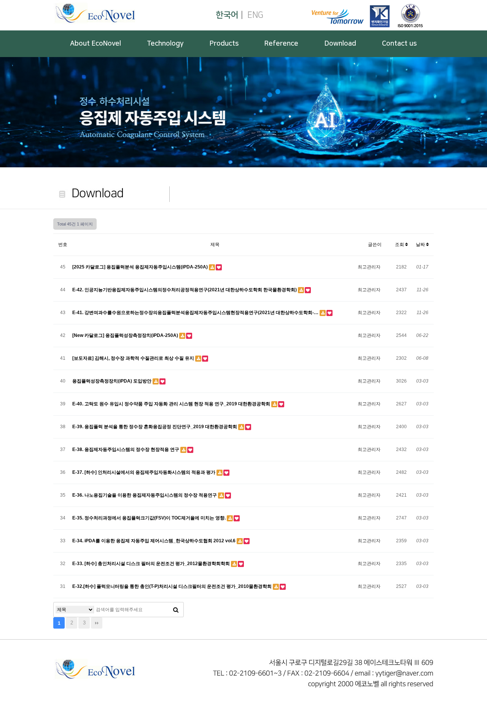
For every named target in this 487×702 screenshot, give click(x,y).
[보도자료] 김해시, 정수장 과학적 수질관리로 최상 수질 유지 (133, 358)
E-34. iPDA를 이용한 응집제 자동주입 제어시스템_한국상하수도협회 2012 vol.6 (154, 540)
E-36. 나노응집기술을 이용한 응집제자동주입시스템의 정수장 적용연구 (145, 495)
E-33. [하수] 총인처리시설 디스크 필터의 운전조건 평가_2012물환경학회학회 (151, 563)
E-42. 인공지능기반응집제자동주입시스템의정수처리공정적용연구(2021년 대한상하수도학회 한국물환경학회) (185, 289)
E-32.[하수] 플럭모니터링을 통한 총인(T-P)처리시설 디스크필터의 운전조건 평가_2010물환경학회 (172, 586)
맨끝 (96, 623)
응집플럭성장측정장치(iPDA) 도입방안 (112, 381)
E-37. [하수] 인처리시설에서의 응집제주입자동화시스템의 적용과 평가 (144, 472)
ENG (255, 15)
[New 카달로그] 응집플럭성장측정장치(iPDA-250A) (125, 335)
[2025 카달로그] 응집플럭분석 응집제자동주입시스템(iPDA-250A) (140, 267)
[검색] (175, 609)
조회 (400, 244)
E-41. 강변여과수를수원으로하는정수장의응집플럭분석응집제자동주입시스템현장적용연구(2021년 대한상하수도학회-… (196, 312)
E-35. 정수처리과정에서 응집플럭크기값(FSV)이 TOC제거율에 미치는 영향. (149, 518)
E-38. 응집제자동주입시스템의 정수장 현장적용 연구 (126, 449)
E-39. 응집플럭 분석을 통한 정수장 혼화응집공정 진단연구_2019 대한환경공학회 (155, 426)
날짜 (421, 244)
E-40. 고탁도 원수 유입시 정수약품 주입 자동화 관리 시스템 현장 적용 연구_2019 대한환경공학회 (171, 404)
